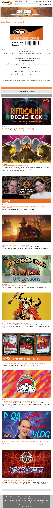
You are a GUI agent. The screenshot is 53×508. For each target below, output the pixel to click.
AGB (19, 496)
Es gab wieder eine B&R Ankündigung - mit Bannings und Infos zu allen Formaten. (21, 365)
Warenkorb (44, 1)
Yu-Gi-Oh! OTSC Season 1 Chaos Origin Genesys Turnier (18, 480)
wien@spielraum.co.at (31, 504)
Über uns (8, 496)
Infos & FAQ (7, 18)
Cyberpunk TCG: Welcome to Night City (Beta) (15, 245)
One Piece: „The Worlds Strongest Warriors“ (15, 323)
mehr (26, 490)
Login (49, 1)
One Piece (30, 500)
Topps (16, 502)
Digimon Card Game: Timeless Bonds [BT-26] (15, 165)
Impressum (14, 496)
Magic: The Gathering (9, 500)
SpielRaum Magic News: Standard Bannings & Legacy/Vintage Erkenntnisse (25, 363)
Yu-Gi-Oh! (24, 500)
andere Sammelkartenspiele (38, 502)
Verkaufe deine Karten (26, 88)
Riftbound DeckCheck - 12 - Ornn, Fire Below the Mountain (19, 128)
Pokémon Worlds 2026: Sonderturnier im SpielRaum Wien (19, 401)
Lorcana (11, 502)
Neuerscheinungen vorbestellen (26, 91)
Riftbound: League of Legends (41, 500)
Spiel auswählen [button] (18, 1)
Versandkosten (25, 496)
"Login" (26, 49)
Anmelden (32, 496)
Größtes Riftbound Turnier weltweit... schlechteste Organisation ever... (18, 209)
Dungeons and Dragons (24, 502)
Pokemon (18, 500)
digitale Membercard (35, 55)
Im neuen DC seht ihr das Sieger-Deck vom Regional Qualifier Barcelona (18, 130)
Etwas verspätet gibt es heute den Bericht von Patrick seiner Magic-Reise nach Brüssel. (22, 444)
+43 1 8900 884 (40, 504)
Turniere (31, 1)
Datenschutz (40, 496)
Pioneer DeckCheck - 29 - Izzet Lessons (14, 285)
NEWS (26, 95)
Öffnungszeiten (37, 1)
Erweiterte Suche (47, 4)
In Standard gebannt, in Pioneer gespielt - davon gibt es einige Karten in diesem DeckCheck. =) (24, 287)
